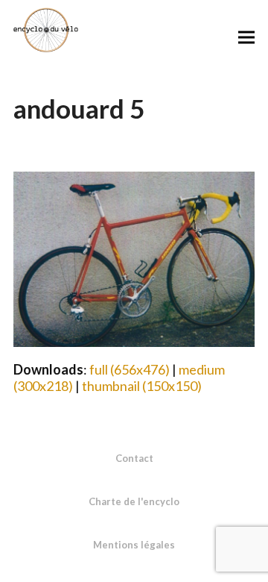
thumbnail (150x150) (142, 386)
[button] (246, 37)
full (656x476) (129, 369)
